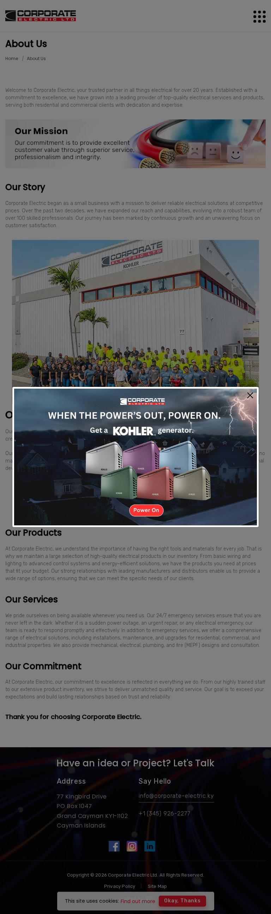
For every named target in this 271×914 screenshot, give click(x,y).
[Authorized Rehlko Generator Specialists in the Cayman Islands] (135, 456)
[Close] (250, 396)
